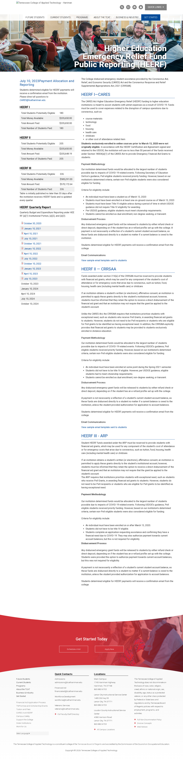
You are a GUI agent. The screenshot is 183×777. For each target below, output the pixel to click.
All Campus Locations (106, 729)
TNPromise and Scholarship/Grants (32, 706)
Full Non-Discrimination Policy (149, 719)
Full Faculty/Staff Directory (68, 714)
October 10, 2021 (32, 243)
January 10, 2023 (32, 268)
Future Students (35, 17)
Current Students (60, 17)
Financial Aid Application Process (31, 702)
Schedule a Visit (73, 649)
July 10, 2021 (30, 238)
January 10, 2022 (32, 248)
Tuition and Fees (23, 709)
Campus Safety (23, 716)
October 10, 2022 (32, 263)
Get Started (150, 17)
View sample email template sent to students (104, 260)
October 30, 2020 (32, 223)
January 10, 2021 (32, 228)
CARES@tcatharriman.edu (32, 100)
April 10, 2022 (31, 253)
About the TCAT (102, 17)
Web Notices (142, 727)
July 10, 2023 (30, 278)
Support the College (24, 719)
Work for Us (21, 726)
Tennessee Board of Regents (90, 744)
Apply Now (109, 649)
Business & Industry (127, 17)
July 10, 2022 (30, 258)
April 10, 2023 (31, 273)
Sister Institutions (23, 723)
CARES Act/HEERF (24, 713)
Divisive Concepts (144, 723)
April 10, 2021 (31, 233)
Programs (82, 17)
